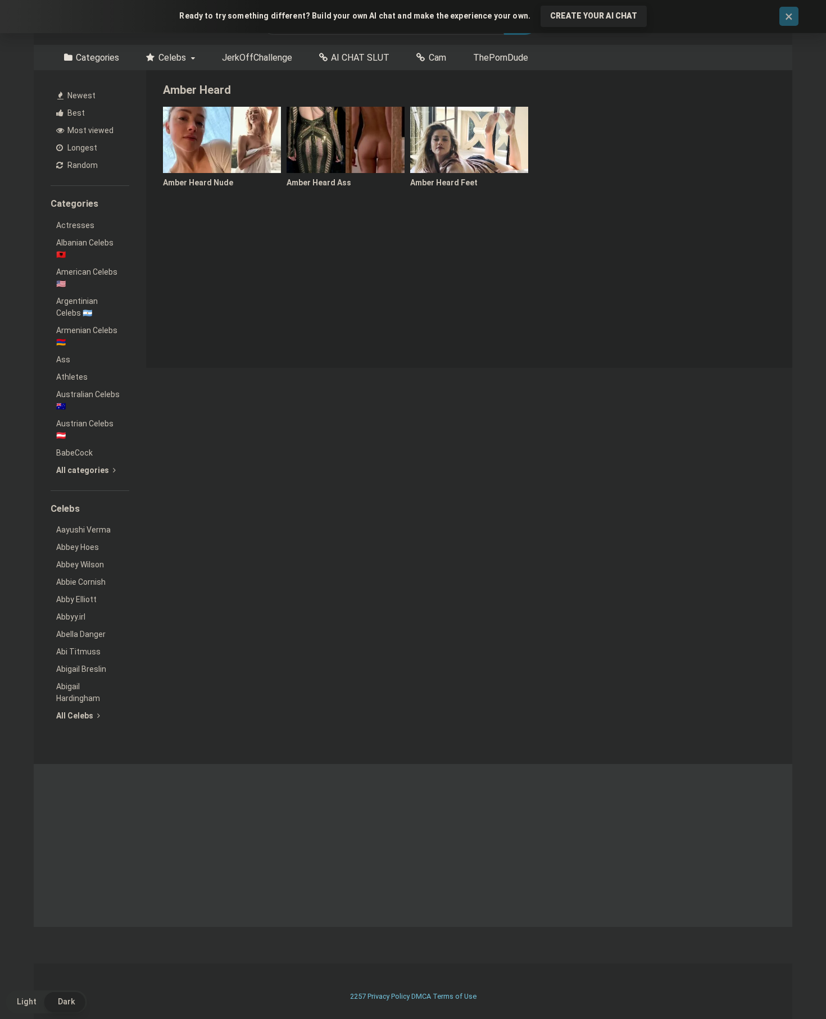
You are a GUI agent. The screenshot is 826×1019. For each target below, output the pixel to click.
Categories (97, 57)
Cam (437, 57)
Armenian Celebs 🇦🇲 (86, 336)
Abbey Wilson (80, 564)
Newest (81, 95)
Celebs (172, 57)
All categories (83, 470)
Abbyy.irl (70, 616)
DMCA (421, 996)
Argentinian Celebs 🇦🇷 (77, 307)
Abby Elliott (76, 599)
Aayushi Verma (83, 529)
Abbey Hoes (77, 547)
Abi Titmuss (78, 651)
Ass (63, 359)
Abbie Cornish (81, 581)
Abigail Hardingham (78, 692)
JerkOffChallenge (257, 57)
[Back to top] (788, 985)
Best (75, 112)
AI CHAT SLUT (360, 57)
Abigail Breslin (81, 669)
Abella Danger (81, 634)
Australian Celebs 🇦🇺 (88, 400)
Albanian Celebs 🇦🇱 (85, 248)
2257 (358, 996)
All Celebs (75, 715)
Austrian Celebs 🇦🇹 (85, 429)
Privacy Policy (388, 996)
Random (82, 165)
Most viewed (90, 130)
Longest (81, 147)
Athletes (72, 376)
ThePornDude (500, 57)
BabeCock (74, 452)
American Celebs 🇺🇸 (86, 277)
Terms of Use (454, 996)
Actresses (75, 225)
